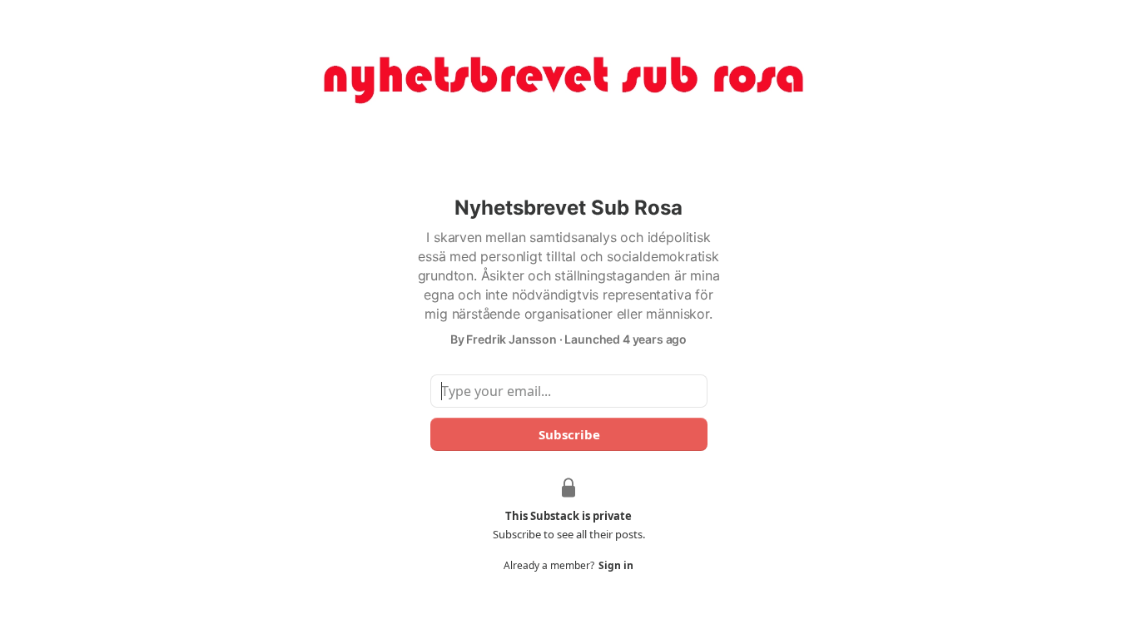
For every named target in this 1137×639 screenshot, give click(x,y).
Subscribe (568, 434)
